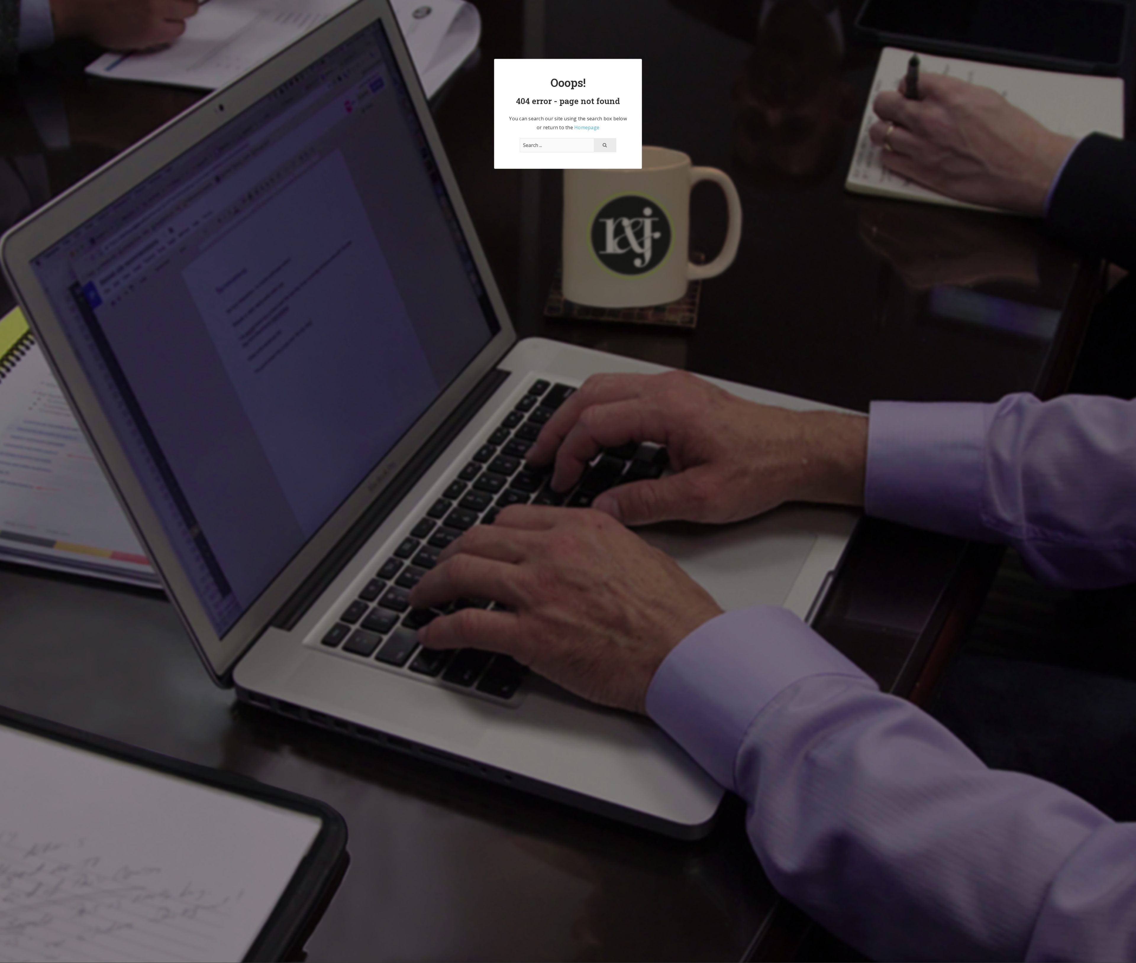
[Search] (605, 145)
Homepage (586, 127)
